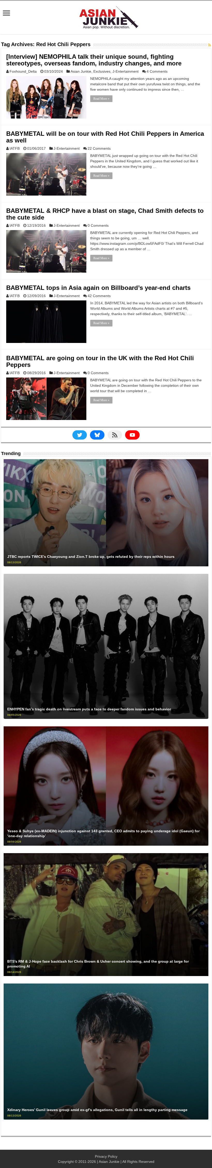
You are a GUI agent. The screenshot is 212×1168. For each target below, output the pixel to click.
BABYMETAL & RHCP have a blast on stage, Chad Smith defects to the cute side (105, 214)
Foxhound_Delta (23, 71)
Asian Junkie (81, 71)
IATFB (15, 148)
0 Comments (98, 225)
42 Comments (99, 296)
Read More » (101, 98)
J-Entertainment (125, 71)
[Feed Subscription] (209, 45)
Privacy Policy (106, 1156)
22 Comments (99, 148)
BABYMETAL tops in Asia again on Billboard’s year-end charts (98, 287)
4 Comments (157, 71)
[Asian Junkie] (106, 16)
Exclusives (101, 71)
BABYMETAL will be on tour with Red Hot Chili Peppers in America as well (105, 137)
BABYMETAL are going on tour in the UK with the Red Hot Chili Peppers (100, 361)
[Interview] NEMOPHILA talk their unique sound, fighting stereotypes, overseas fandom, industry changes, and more (93, 60)
